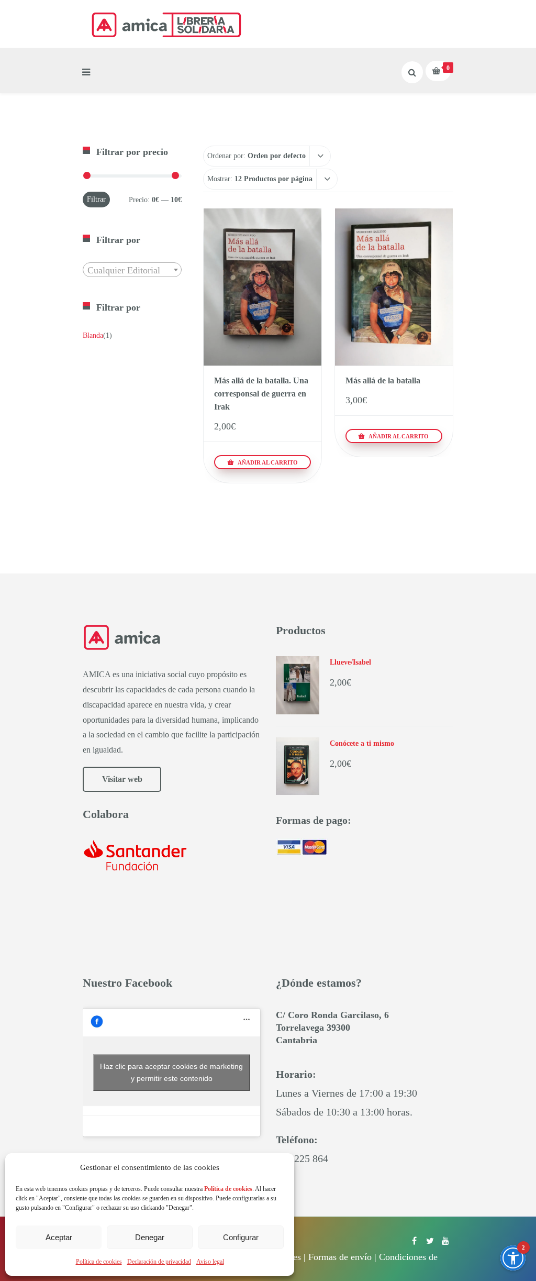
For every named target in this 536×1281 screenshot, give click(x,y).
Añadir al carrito (267, 462)
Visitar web (122, 779)
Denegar (149, 1237)
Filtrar (96, 199)
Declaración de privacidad (159, 1261)
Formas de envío (340, 1257)
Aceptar (59, 1237)
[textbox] (132, 270)
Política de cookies (99, 1261)
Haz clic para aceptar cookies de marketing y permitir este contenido (171, 1072)
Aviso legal (210, 1261)
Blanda (93, 335)
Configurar (241, 1237)
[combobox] (132, 269)
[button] (513, 1258)
